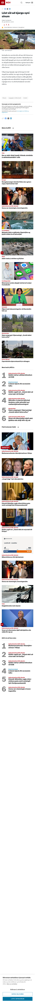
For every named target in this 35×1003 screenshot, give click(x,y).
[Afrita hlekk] (2, 9)
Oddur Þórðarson (6, 20)
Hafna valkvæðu (18, 994)
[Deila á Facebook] (5, 9)
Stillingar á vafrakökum (17, 989)
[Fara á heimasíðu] (7, 2)
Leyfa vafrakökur (17, 999)
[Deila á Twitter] (7, 9)
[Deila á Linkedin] (9, 9)
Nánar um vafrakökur (12, 984)
